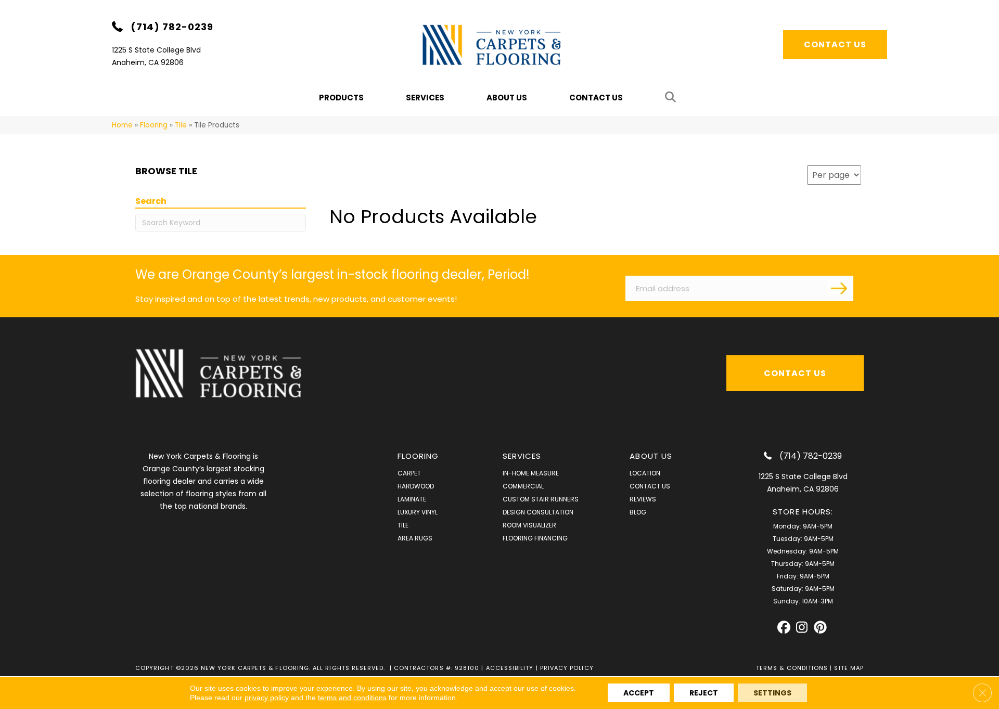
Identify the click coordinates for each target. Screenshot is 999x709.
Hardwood (416, 486)
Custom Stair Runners (541, 499)
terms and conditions (352, 697)
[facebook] (784, 627)
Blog (638, 512)
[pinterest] (820, 627)
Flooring (154, 125)
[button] (672, 97)
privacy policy (267, 697)
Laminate (412, 499)
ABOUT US (651, 455)
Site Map (849, 668)
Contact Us (596, 97)
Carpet (409, 473)
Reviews (643, 499)
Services (425, 97)
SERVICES (522, 455)
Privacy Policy (567, 668)
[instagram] (802, 627)
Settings (772, 693)
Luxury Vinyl (418, 512)
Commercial (523, 486)
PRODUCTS (341, 97)
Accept (638, 693)
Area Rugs (415, 538)
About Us (506, 97)
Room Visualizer (529, 525)
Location (645, 473)
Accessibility (510, 668)
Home (122, 125)
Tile (181, 125)
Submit (840, 287)
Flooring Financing (535, 538)
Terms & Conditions (792, 668)
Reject (703, 693)
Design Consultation (538, 512)
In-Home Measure (531, 473)
